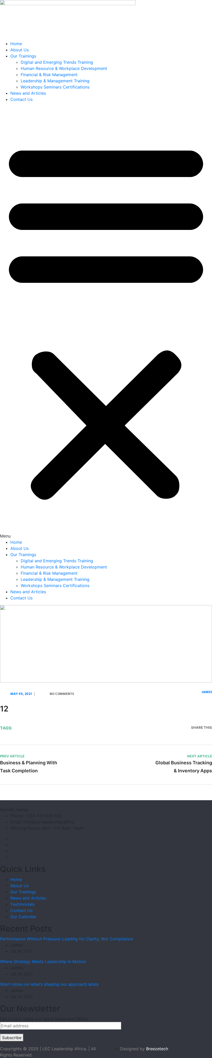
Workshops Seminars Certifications (55, 87)
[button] (106, 323)
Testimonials (22, 904)
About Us (19, 49)
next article (199, 756)
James (206, 692)
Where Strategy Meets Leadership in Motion (43, 961)
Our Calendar (23, 916)
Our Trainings (23, 56)
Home (16, 43)
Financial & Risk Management (49, 74)
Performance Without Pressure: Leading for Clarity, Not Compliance (66, 938)
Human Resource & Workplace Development (64, 68)
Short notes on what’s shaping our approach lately (49, 984)
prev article (12, 756)
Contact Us (21, 99)
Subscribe (11, 1037)
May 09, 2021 (21, 694)
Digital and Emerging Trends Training (57, 62)
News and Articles (28, 93)
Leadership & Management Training (55, 80)
